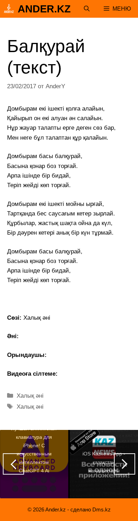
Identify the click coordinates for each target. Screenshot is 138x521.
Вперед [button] (124, 464)
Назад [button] (13, 464)
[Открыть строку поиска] (87, 9)
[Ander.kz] (9, 9)
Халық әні (30, 395)
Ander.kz (44, 9)
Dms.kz (101, 509)
